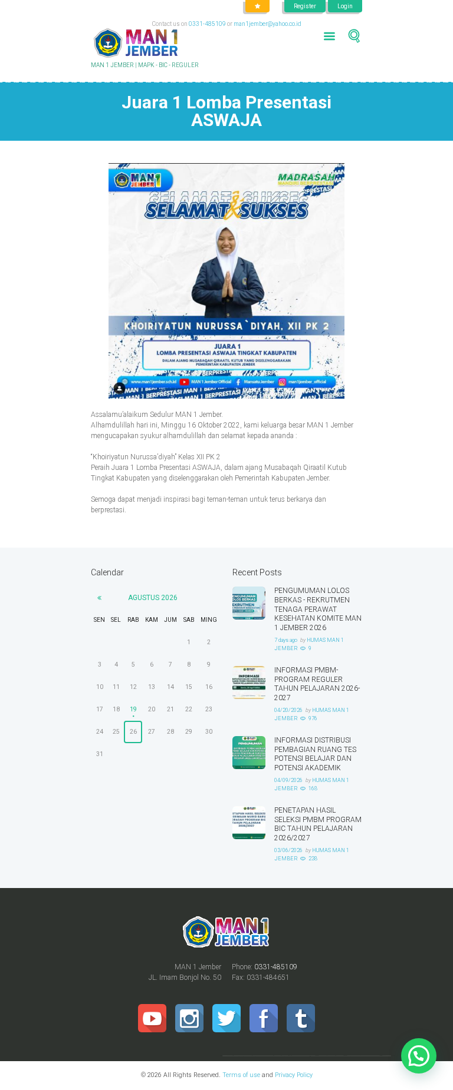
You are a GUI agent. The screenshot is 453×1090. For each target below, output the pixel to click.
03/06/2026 (288, 850)
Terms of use (241, 1075)
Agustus (153, 598)
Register (305, 6)
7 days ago (285, 640)
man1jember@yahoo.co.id (267, 24)
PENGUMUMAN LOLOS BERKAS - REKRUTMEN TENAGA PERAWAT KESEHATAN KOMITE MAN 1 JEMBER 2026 (318, 609)
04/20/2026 (288, 710)
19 (133, 709)
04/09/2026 (288, 780)
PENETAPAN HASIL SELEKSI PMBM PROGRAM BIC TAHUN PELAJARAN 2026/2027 (318, 824)
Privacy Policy (293, 1075)
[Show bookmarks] (257, 6)
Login (345, 6)
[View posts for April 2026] (99, 597)
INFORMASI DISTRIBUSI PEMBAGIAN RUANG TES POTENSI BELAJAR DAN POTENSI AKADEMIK (315, 754)
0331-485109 (207, 24)
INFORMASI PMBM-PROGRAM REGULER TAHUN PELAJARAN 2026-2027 (317, 684)
